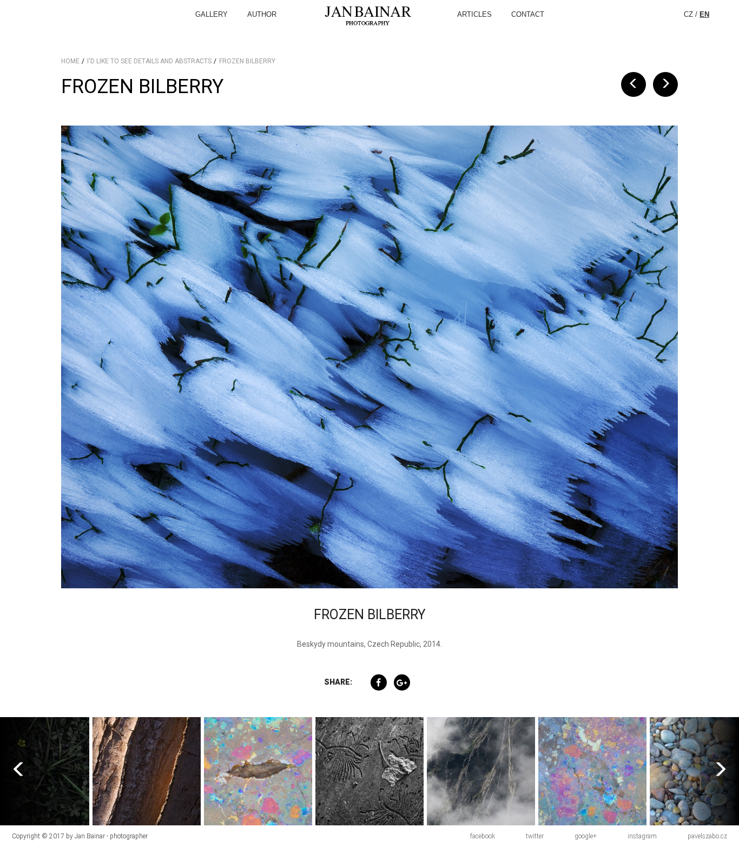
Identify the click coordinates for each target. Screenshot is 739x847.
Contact (527, 14)
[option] (146, 771)
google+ (586, 836)
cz (688, 14)
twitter (535, 836)
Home (70, 61)
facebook (482, 836)
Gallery (211, 14)
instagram (642, 836)
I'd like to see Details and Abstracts (149, 61)
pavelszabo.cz (707, 836)
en (704, 14)
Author (261, 14)
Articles (474, 14)
